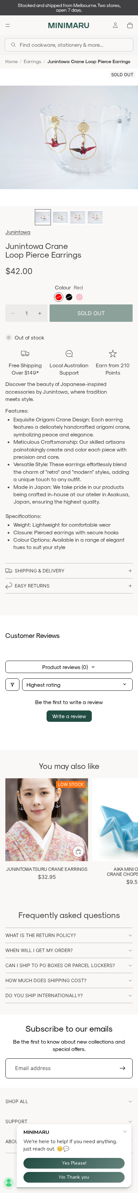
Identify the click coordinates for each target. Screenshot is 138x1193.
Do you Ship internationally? (44, 995)
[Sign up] (123, 1068)
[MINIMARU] (68, 25)
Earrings (32, 61)
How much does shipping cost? (45, 980)
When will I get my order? (39, 950)
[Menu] (7, 25)
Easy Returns (32, 585)
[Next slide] (125, 833)
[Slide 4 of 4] (95, 217)
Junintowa (17, 232)
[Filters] (12, 684)
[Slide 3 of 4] (77, 217)
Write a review (69, 716)
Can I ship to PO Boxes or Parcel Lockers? (60, 965)
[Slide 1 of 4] (43, 217)
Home (11, 61)
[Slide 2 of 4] (60, 217)
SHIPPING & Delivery (39, 570)
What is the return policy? (40, 935)
